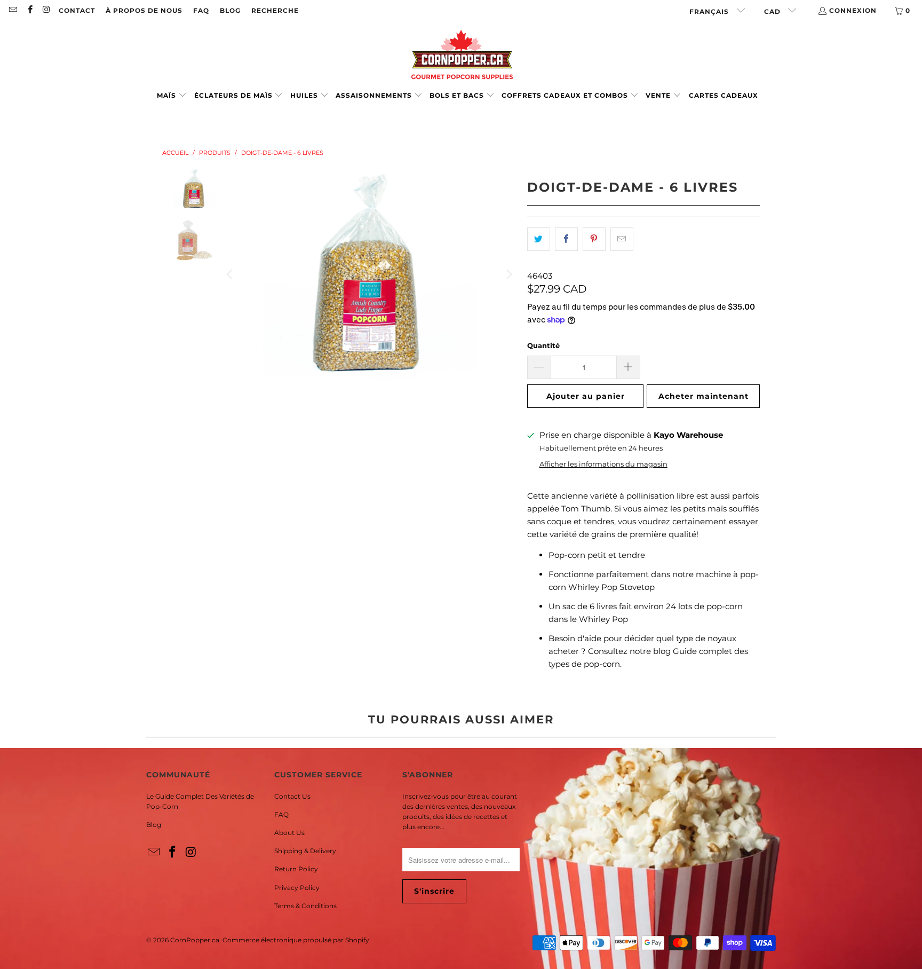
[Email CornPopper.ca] (12, 10)
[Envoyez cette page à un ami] (621, 239)
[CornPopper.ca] (461, 55)
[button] (172, 96)
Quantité (543, 345)
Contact (77, 10)
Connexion (853, 10)
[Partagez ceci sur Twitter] (538, 239)
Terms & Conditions (305, 906)
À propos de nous (144, 10)
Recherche (275, 10)
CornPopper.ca (194, 940)
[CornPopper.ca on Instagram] (46, 10)
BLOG (230, 10)
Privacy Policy (297, 888)
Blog (153, 825)
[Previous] (230, 274)
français (710, 11)
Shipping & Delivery (305, 851)
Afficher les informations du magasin (603, 464)
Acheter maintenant (703, 396)
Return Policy (296, 869)
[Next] (508, 274)
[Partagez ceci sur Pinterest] (594, 239)
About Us (289, 833)
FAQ (201, 10)
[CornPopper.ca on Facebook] (29, 10)
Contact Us (292, 796)
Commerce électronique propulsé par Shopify (295, 940)
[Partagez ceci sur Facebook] (566, 239)
